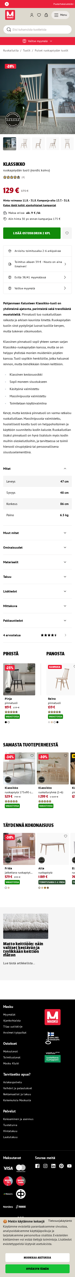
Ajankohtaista (12, 1020)
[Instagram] (45, 1165)
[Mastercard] (21, 1168)
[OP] (21, 1194)
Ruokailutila (11, 50)
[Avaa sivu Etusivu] (10, 15)
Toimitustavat (12, 1057)
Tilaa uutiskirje (12, 1026)
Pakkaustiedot (13, 620)
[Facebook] (37, 1165)
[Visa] (8, 1168)
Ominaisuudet (13, 547)
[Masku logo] (53, 1014)
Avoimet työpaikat (15, 1032)
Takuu (7, 577)
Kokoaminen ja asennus (18, 1119)
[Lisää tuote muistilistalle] (32, 667)
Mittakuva (10, 606)
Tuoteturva (10, 1125)
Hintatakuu (10, 1131)
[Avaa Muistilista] (39, 15)
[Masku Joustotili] (8, 1194)
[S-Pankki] (21, 1207)
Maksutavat (10, 1051)
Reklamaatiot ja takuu (17, 1094)
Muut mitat (11, 533)
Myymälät (9, 1014)
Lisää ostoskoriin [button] (31, 233)
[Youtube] (69, 1165)
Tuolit (27, 50)
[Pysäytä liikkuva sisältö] (7, 4)
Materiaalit (10, 562)
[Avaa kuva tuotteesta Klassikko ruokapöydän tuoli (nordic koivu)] (37, 96)
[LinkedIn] (53, 1165)
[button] (67, 233)
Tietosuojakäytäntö (60, 1221)
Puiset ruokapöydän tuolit (51, 50)
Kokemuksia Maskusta (17, 1100)
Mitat (7, 469)
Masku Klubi (11, 1063)
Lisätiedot (10, 591)
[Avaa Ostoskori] (46, 15)
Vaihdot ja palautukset (17, 1088)
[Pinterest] (61, 1165)
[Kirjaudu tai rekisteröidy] (31, 15)
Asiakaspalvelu (12, 1082)
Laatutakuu (10, 1137)
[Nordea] (8, 1207)
